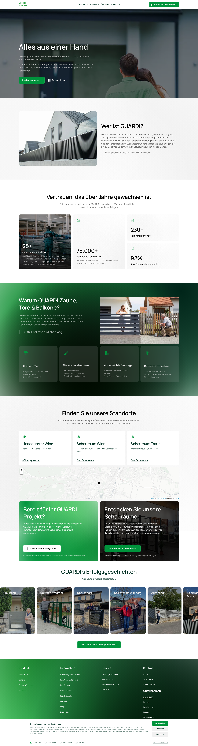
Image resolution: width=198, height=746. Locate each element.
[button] (99, 483)
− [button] (21, 473)
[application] (99, 483)
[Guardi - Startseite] (23, 4)
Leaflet (152, 498)
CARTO (176, 498)
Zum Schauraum (85, 460)
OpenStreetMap (161, 498)
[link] (99, 644)
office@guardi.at (31, 460)
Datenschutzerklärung (160, 742)
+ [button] (21, 470)
